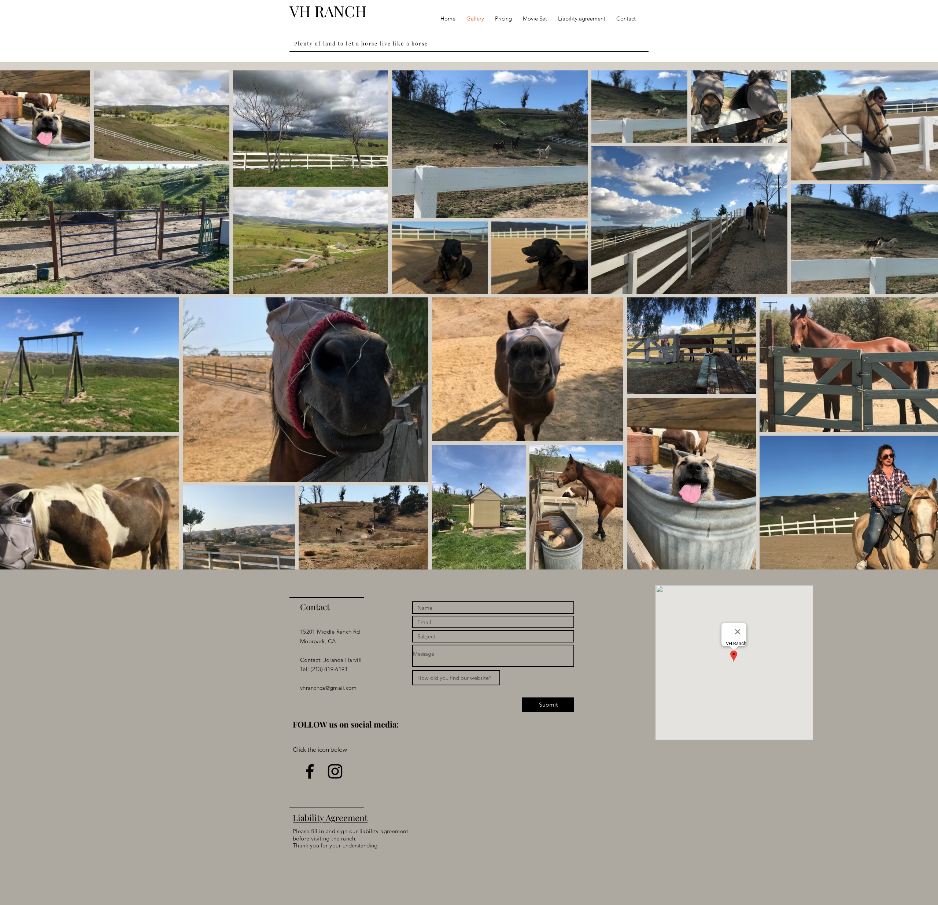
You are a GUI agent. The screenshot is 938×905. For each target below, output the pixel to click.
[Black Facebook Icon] (310, 771)
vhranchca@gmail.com (328, 687)
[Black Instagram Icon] (335, 771)
